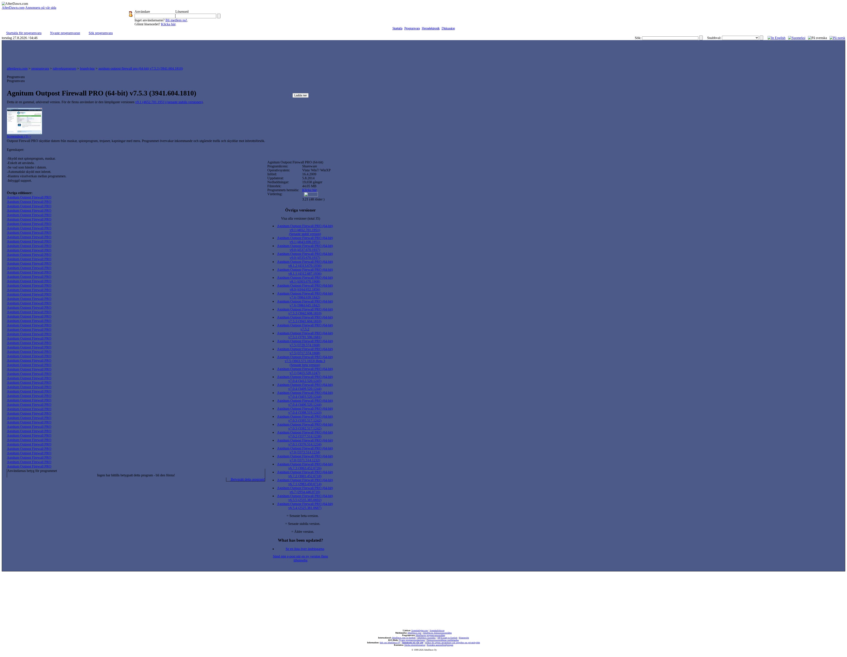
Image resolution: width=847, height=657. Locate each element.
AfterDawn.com (13, 7)
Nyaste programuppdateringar (412, 640)
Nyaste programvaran (65, 33)
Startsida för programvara (23, 33)
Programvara (412, 28)
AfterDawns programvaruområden (430, 635)
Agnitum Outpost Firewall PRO (29, 197)
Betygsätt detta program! (247, 479)
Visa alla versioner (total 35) (300, 218)
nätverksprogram (64, 68)
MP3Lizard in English (447, 637)
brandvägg (87, 68)
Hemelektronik (431, 28)
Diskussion (448, 28)
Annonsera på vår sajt (412, 642)
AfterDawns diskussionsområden (437, 633)
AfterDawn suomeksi (426, 637)
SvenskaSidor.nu (437, 630)
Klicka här (168, 24)
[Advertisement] (423, 52)
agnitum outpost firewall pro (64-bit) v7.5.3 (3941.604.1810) (140, 68)
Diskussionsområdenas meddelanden (443, 640)
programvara (40, 68)
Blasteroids (464, 637)
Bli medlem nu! (176, 20)
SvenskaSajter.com (419, 630)
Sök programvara (101, 33)
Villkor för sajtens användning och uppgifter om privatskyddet (452, 642)
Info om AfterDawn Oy (390, 642)
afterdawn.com (17, 68)
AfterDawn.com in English (404, 637)
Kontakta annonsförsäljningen (440, 645)
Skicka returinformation (414, 645)
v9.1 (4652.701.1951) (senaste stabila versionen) (169, 102)
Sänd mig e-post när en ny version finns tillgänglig (300, 558)
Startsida (397, 28)
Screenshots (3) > (19, 136)
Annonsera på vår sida (40, 7)
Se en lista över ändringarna (305, 549)
